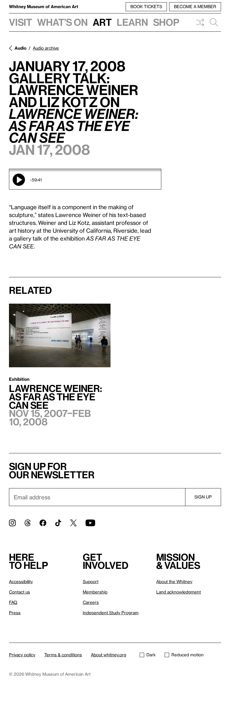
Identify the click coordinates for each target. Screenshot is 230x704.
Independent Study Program (111, 612)
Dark (151, 654)
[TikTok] (58, 523)
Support (90, 581)
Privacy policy (22, 654)
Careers (91, 602)
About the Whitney (174, 581)
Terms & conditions (63, 654)
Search (214, 22)
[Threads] (27, 523)
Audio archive (46, 47)
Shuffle (200, 22)
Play (19, 180)
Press (14, 612)
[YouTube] (90, 523)
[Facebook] (43, 523)
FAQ (13, 602)
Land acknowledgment (178, 591)
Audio (20, 47)
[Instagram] (12, 523)
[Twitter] (73, 523)
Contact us (19, 591)
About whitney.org (108, 654)
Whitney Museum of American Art (43, 6)
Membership (95, 591)
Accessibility (21, 581)
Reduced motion (187, 654)
